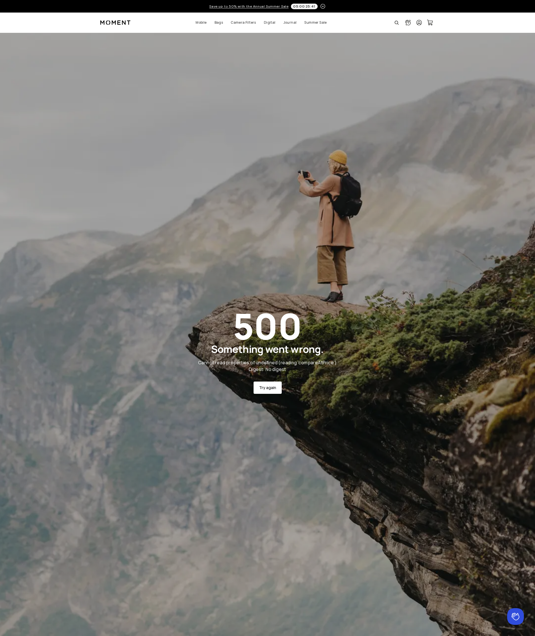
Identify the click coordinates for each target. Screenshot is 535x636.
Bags (219, 22)
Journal (290, 22)
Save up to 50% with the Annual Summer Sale (248, 6)
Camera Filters (243, 22)
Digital (270, 22)
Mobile (201, 22)
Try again (267, 387)
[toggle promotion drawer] (323, 6)
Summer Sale (315, 22)
